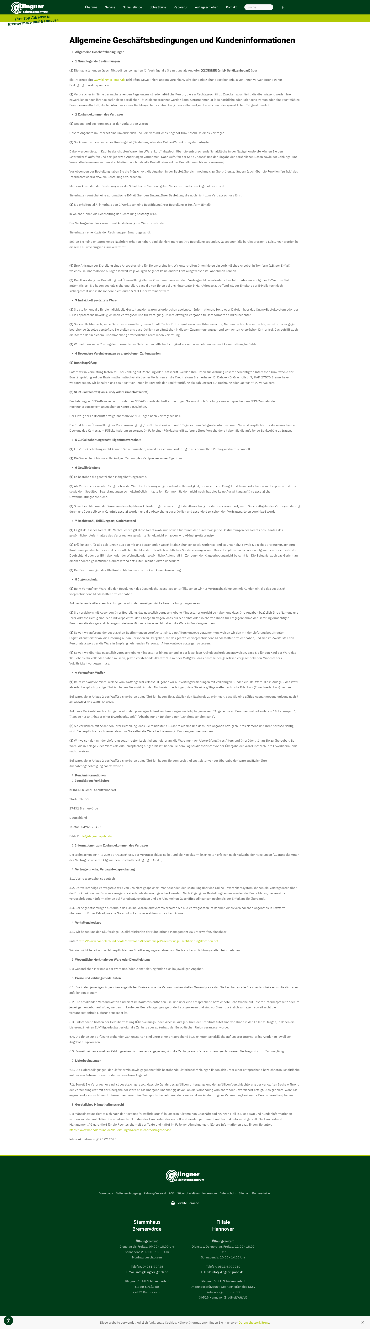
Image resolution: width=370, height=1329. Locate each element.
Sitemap (244, 1193)
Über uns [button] (91, 7)
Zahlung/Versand (155, 1193)
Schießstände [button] (132, 7)
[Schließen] (363, 1322)
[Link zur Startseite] (185, 1176)
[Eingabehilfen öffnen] (8, 1320)
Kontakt (231, 7)
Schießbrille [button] (158, 7)
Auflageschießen (206, 7)
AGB (172, 1193)
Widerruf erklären (188, 1193)
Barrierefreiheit (262, 1193)
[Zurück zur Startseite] (33, 14)
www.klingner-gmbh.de (109, 80)
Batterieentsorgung (128, 1193)
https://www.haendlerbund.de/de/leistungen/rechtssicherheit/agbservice (120, 1130)
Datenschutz (228, 1193)
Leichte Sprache (188, 1203)
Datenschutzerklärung (254, 1322)
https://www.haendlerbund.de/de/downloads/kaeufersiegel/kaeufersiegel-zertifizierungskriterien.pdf (148, 941)
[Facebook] (283, 7)
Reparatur (180, 7)
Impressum (209, 1193)
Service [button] (110, 7)
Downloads (105, 1193)
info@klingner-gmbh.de (96, 836)
